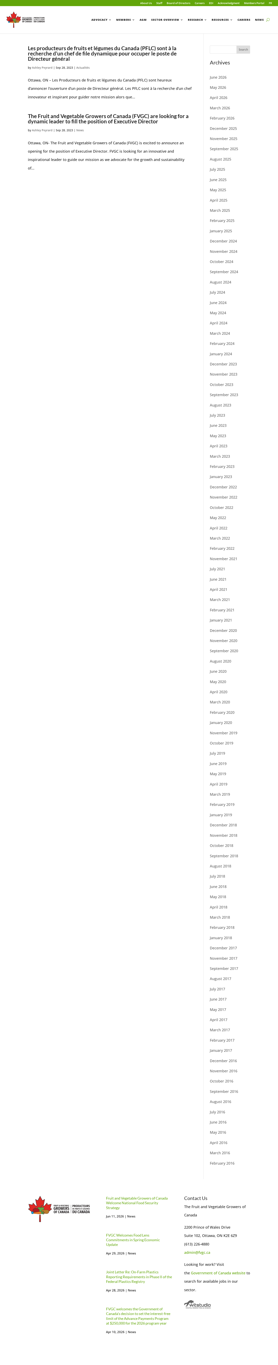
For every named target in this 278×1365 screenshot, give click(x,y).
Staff (159, 3)
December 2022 (223, 487)
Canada (225, 1272)
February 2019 (222, 804)
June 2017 (218, 999)
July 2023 (217, 415)
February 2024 (222, 343)
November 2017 (223, 958)
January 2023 (221, 476)
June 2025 (218, 179)
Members (123, 20)
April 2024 (218, 323)
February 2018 (222, 927)
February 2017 (222, 1040)
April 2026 (218, 97)
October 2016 (221, 1081)
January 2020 (221, 722)
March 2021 (220, 599)
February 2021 (222, 610)
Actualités (83, 68)
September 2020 (224, 650)
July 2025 (217, 169)
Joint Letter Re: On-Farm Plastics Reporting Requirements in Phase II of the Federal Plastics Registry (139, 1277)
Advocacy (99, 20)
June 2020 (218, 671)
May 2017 (218, 1009)
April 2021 (218, 589)
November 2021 (223, 558)
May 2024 (218, 312)
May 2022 (218, 517)
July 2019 (217, 753)
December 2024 (223, 241)
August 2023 (220, 405)
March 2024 (220, 333)
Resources (220, 20)
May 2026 (218, 87)
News (259, 20)
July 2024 (217, 292)
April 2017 (218, 1019)
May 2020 (218, 681)
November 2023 (223, 374)
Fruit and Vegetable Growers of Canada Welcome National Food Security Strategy (137, 1203)
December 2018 (223, 825)
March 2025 (220, 210)
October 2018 (221, 845)
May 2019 (218, 773)
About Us (146, 3)
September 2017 (224, 968)
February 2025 (222, 220)
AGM (143, 20)
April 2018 (218, 907)
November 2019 (223, 732)
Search (243, 49)
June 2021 (218, 579)
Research (195, 20)
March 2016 (220, 1152)
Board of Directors (178, 3)
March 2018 (220, 917)
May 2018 (218, 896)
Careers (200, 3)
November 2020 (223, 640)
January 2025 (221, 230)
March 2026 (220, 107)
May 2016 (218, 1132)
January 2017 (221, 1050)
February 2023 (222, 466)
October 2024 (221, 261)
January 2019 (221, 814)
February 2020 (222, 712)
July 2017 (217, 989)
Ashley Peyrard (42, 68)
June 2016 (218, 1122)
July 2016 (217, 1112)
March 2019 (220, 794)
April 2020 (218, 691)
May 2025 (218, 189)
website (238, 1272)
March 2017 (220, 1029)
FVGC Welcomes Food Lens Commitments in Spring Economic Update (133, 1240)
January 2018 (221, 937)
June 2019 (218, 763)
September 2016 (224, 1091)
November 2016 (223, 1070)
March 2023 (220, 456)
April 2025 (218, 200)
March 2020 (220, 702)
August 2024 (220, 282)
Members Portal (254, 3)
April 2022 (218, 528)
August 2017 (220, 978)
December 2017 (223, 948)
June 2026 (218, 77)
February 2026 (222, 118)
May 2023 (218, 435)
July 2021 (217, 568)
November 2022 (223, 497)
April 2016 (218, 1142)
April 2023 (218, 445)
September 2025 (224, 148)
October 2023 (221, 384)
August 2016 (220, 1101)
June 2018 (218, 886)
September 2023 (224, 394)
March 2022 (220, 538)
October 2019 (221, 743)
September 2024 (224, 271)
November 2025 (223, 138)
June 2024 (218, 302)
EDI (211, 3)
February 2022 (222, 548)
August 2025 (220, 159)
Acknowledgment (229, 3)
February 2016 (222, 1163)
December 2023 (223, 364)
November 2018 (223, 835)
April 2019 (218, 784)
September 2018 (224, 855)
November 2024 (223, 251)
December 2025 (223, 128)
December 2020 (223, 630)
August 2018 (220, 866)
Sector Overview (165, 20)
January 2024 (221, 353)
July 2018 (217, 876)
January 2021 (221, 620)
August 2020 (220, 661)
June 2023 (218, 425)
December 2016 (223, 1060)
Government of (204, 1272)
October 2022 (221, 507)
